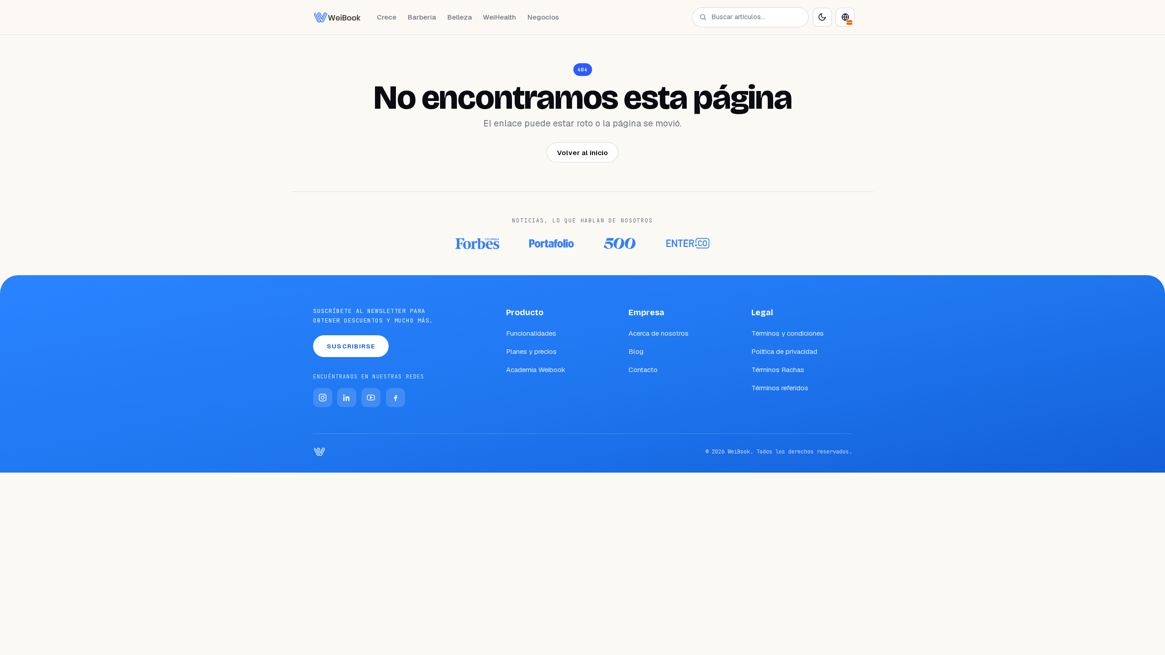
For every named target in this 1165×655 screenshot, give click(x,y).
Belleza (459, 17)
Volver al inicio (582, 152)
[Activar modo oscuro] (822, 17)
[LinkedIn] (346, 397)
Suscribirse (351, 346)
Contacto (643, 369)
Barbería (422, 17)
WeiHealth (499, 17)
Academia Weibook (536, 369)
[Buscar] (703, 17)
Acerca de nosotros (658, 333)
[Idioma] (845, 17)
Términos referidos (779, 387)
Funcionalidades (531, 333)
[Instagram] (322, 397)
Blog (635, 351)
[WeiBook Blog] (337, 17)
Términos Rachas (777, 369)
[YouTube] (370, 397)
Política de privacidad (784, 351)
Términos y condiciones (787, 333)
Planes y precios (531, 351)
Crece (386, 17)
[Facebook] (395, 397)
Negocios (543, 17)
